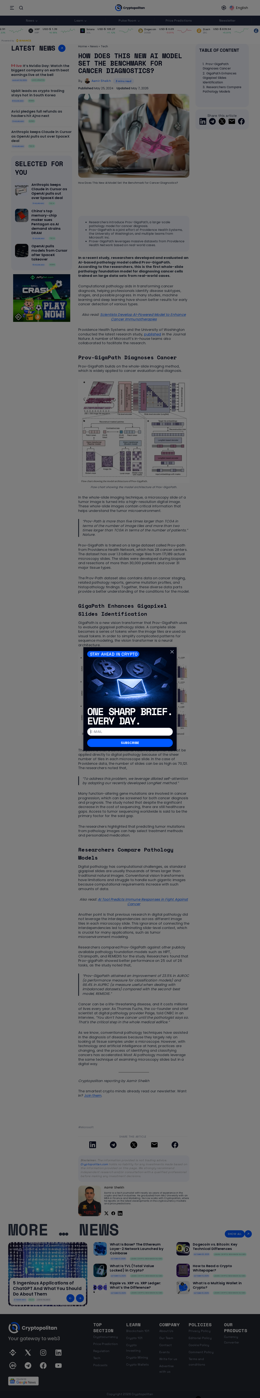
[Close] (172, 651)
